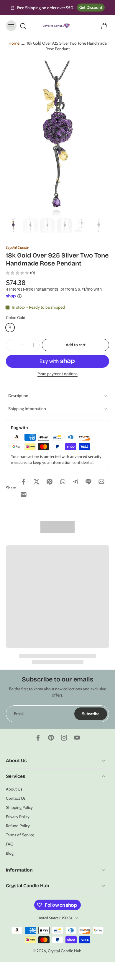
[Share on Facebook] (23, 481)
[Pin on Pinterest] (49, 481)
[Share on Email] (101, 481)
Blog (10, 853)
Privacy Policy (17, 816)
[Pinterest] (51, 737)
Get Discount (90, 7)
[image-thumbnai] (13, 225)
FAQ (10, 844)
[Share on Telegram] (75, 481)
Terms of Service (20, 835)
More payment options (57, 374)
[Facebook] (38, 737)
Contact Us (16, 798)
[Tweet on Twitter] (36, 481)
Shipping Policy (19, 807)
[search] (23, 26)
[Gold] (10, 327)
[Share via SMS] (23, 494)
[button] (75, 345)
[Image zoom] (57, 138)
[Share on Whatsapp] (62, 481)
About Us (14, 788)
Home (14, 43)
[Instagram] (64, 737)
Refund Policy (18, 825)
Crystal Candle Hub (64, 950)
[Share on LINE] (88, 481)
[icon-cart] (102, 26)
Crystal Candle (17, 247)
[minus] (12, 345)
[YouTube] (76, 737)
